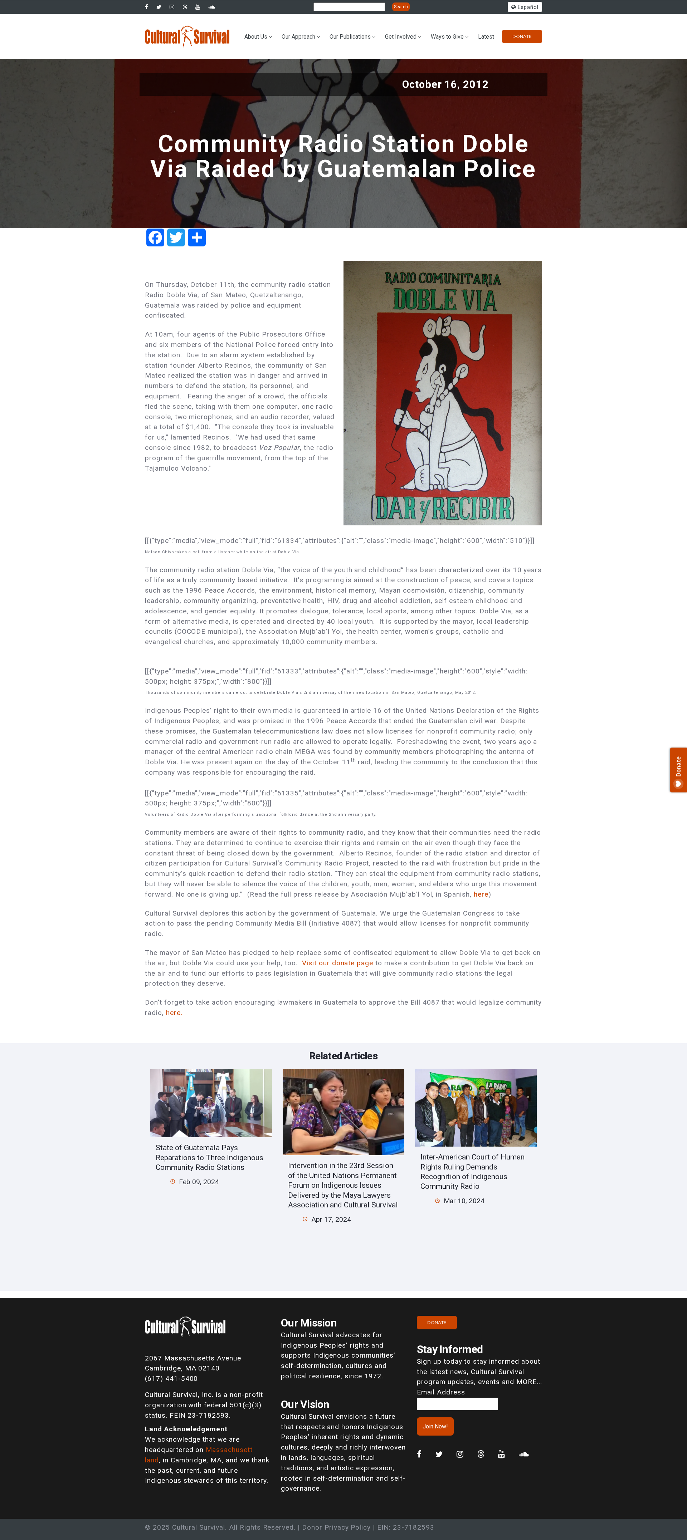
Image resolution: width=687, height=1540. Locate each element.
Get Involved (400, 36)
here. (175, 1013)
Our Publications (350, 36)
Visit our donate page (337, 963)
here (481, 894)
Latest (486, 36)
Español (527, 7)
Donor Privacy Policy (336, 1527)
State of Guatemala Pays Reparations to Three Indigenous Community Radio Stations (209, 1157)
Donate (522, 36)
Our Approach (298, 36)
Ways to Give (447, 36)
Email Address (441, 1392)
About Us (255, 36)
